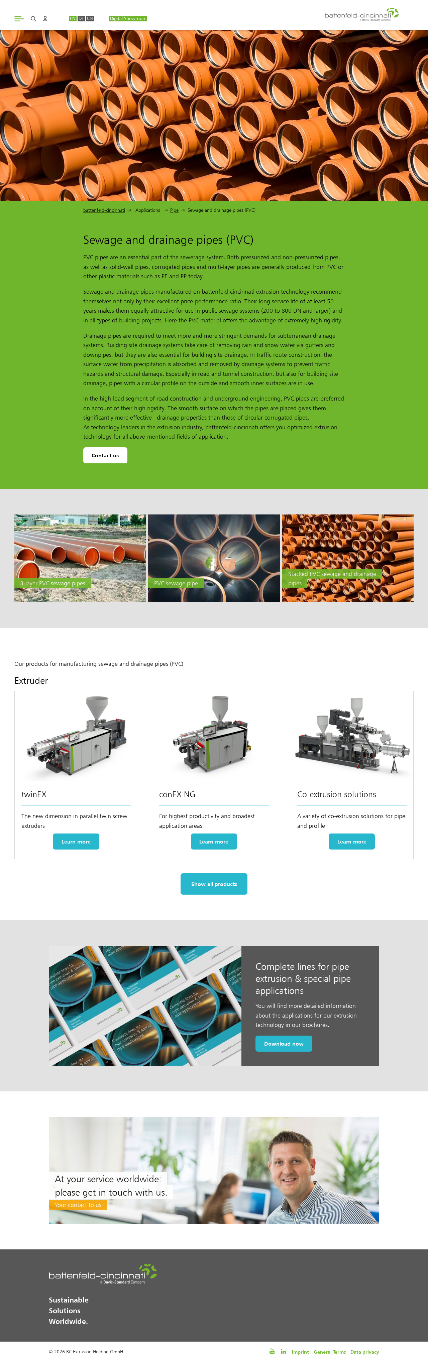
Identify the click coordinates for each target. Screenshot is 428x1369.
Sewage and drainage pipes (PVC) (221, 210)
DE (81, 18)
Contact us (105, 455)
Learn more (76, 841)
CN (90, 18)
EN (73, 18)
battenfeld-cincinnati (104, 210)
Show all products (214, 884)
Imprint (300, 1352)
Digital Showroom (128, 18)
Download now (284, 1043)
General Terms (330, 1352)
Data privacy (364, 1352)
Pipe (174, 210)
